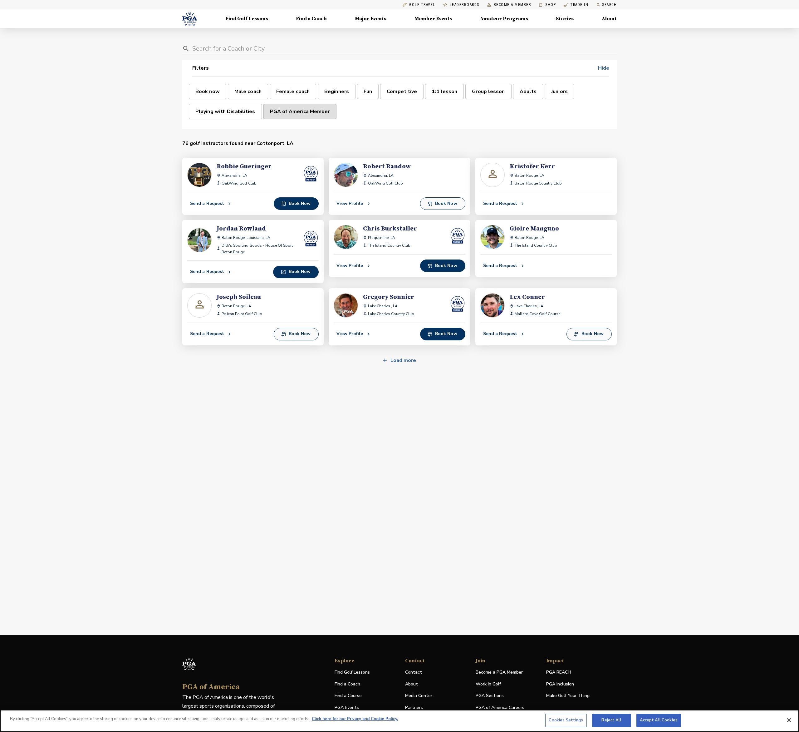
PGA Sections (490, 696)
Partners (414, 707)
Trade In (576, 5)
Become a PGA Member (499, 672)
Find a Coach (311, 19)
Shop (547, 5)
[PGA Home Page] (189, 18)
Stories (565, 19)
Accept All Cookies (659, 720)
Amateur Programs (504, 19)
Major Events (370, 19)
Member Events (433, 19)
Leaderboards (464, 5)
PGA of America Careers (500, 708)
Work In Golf (488, 684)
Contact (413, 672)
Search (609, 4)
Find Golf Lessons (246, 19)
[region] (399, 721)
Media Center (418, 696)
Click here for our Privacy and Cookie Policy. (355, 719)
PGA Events (347, 707)
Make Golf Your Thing (568, 696)
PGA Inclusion (560, 684)
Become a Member (512, 5)
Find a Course (348, 696)
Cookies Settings (566, 720)
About (609, 19)
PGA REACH (558, 672)
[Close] (789, 720)
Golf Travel (422, 5)
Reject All (611, 720)
